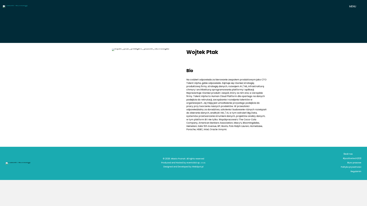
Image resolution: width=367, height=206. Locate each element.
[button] (355, 6)
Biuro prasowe (354, 162)
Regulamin (356, 171)
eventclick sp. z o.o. (196, 162)
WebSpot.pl (197, 166)
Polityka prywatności (351, 167)
